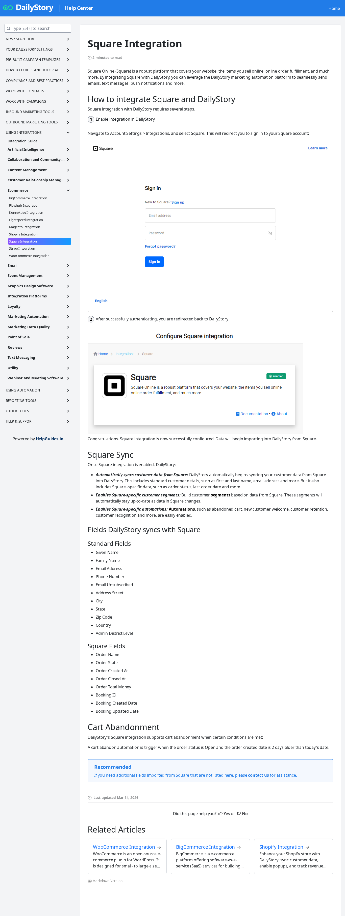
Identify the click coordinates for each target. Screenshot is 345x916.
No (245, 813)
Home (334, 8)
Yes (227, 813)
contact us (258, 775)
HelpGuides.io (49, 439)
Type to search (31, 28)
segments (220, 495)
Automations (182, 509)
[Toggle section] (68, 39)
